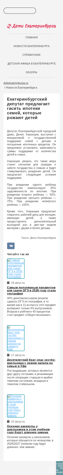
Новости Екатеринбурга (31, 46)
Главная (32, 37)
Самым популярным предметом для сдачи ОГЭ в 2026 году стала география (31, 290)
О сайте (53, 468)
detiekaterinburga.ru (16, 83)
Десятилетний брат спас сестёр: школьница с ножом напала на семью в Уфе (31, 362)
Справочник (31, 54)
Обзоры (31, 72)
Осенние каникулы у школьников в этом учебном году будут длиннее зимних (28, 429)
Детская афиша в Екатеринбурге (32, 63)
